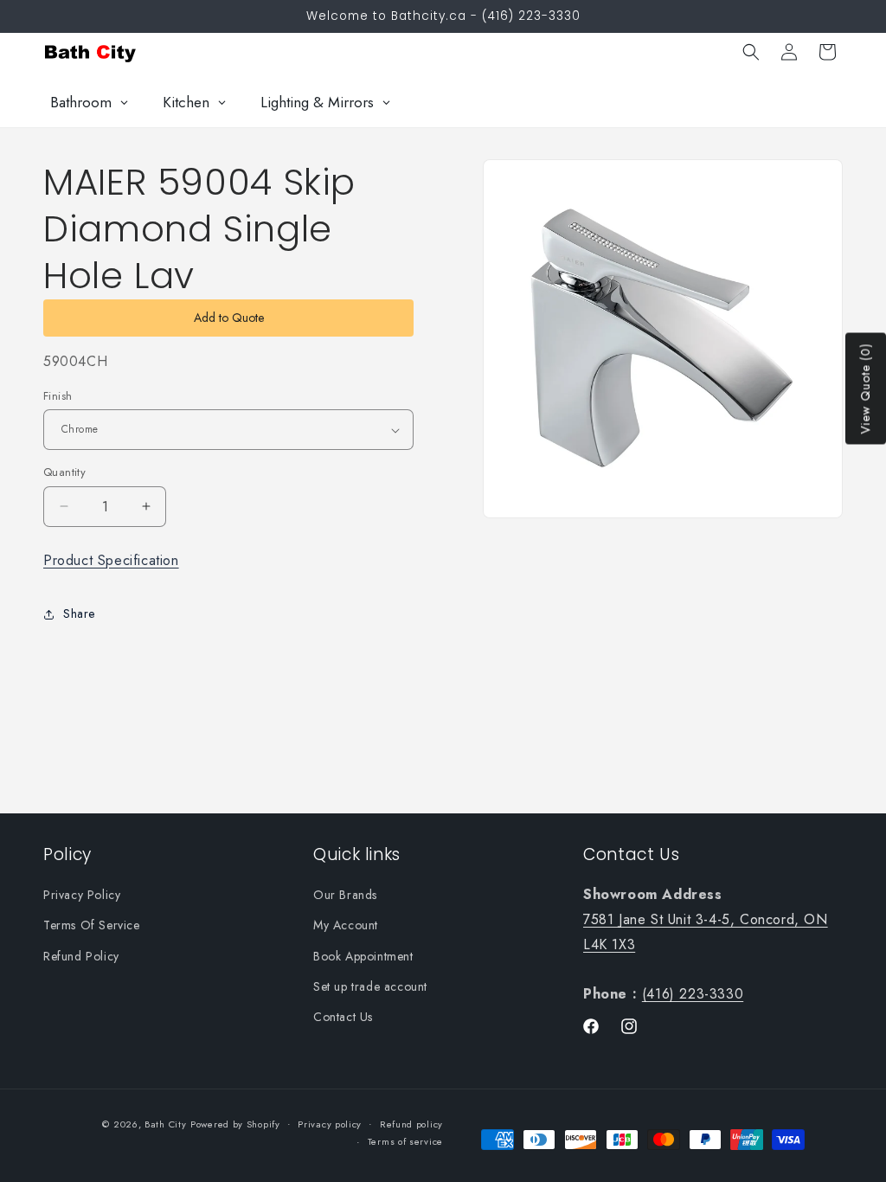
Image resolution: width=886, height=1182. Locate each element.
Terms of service (405, 1141)
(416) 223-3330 (692, 994)
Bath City (165, 1124)
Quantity (64, 472)
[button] (751, 52)
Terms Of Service (91, 925)
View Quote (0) (865, 389)
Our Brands (345, 894)
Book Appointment (363, 956)
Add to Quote (229, 317)
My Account (345, 925)
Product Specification (111, 560)
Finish (57, 396)
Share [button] (79, 613)
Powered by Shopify (235, 1124)
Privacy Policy (81, 894)
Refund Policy (81, 956)
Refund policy (411, 1124)
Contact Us (343, 1016)
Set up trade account (370, 986)
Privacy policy (330, 1124)
